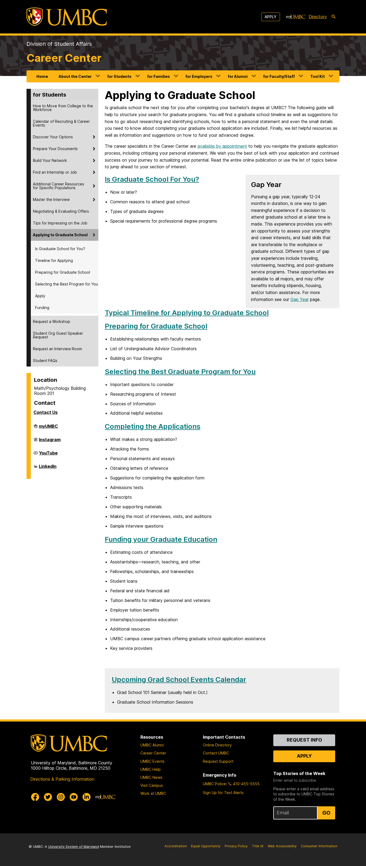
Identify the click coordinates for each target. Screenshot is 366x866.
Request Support (218, 761)
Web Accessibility (282, 846)
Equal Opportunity (206, 846)
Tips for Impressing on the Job (60, 223)
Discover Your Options (53, 137)
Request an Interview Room (57, 348)
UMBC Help (150, 769)
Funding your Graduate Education (161, 539)
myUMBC (48, 428)
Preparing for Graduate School (62, 272)
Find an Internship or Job (55, 172)
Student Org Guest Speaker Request (58, 335)
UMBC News (151, 777)
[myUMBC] (295, 17)
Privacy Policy (236, 846)
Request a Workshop (51, 321)
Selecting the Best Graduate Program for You (180, 371)
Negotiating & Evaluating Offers (61, 211)
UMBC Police (214, 783)
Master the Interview (51, 199)
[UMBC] (66, 16)
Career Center (64, 57)
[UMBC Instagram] (61, 797)
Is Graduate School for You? (60, 248)
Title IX (257, 846)
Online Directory (217, 745)
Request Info (304, 740)
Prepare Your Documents (55, 148)
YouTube (48, 455)
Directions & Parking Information (62, 779)
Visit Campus (151, 785)
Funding (42, 307)
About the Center (75, 76)
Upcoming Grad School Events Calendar (179, 679)
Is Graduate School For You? (152, 179)
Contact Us (45, 412)
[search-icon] (333, 17)
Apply (271, 16)
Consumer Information (319, 846)
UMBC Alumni (152, 745)
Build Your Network (50, 160)
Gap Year (299, 299)
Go (326, 813)
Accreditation (176, 846)
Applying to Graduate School (60, 234)
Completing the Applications (152, 426)
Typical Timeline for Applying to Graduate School (187, 312)
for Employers (198, 76)
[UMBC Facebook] (35, 797)
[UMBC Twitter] (48, 797)
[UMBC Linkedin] (86, 797)
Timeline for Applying (54, 260)
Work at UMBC (153, 793)
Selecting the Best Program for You (66, 284)
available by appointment (222, 146)
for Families (158, 76)
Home (42, 76)
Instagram (50, 441)
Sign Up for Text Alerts (223, 792)
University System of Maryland (73, 847)
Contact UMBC (216, 753)
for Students (119, 76)
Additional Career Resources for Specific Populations (58, 186)
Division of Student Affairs (59, 44)
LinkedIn (48, 468)
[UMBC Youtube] (74, 797)
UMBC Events (152, 761)
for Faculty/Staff (279, 76)
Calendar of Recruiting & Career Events (61, 123)
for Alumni (238, 76)
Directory (318, 16)
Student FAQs (45, 360)
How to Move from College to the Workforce (63, 108)
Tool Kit (317, 76)
